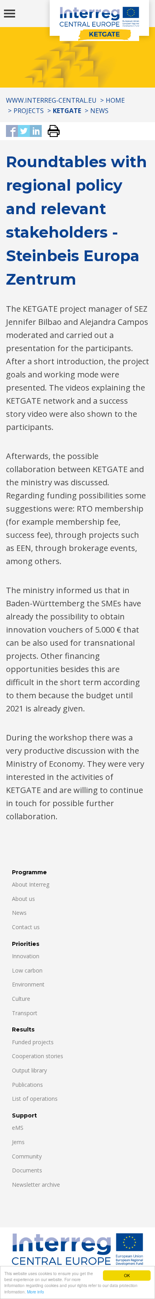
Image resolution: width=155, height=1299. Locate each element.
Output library (29, 1070)
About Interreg (30, 884)
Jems (18, 1142)
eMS (17, 1127)
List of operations (35, 1098)
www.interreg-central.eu (51, 100)
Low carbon (27, 970)
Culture (21, 998)
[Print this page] (51, 131)
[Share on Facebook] (12, 131)
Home (115, 100)
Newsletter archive (36, 1184)
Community (27, 1156)
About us (23, 898)
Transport (24, 1013)
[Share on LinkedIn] (36, 131)
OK (127, 1275)
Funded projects (33, 1042)
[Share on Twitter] (24, 131)
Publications (27, 1084)
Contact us (26, 927)
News (99, 110)
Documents (27, 1170)
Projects (29, 110)
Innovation (25, 956)
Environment (28, 984)
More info (35, 1292)
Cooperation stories (37, 1056)
